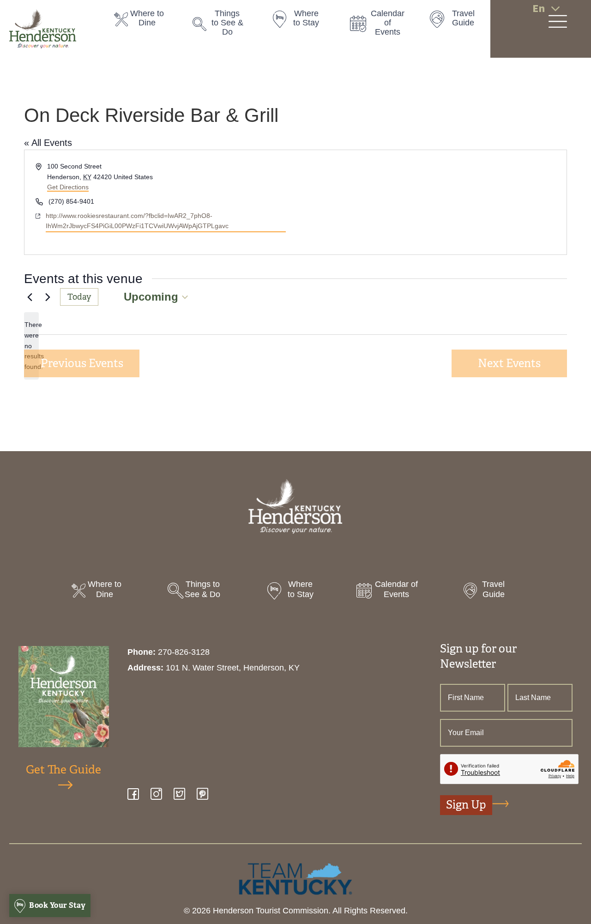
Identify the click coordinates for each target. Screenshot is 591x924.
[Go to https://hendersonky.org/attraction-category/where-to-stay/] (301, 20)
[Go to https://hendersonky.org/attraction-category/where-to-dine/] (144, 20)
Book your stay (57, 905)
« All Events (48, 143)
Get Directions (68, 187)
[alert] (31, 345)
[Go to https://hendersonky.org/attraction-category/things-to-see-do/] (223, 25)
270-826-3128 (184, 652)
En (538, 8)
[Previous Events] (29, 296)
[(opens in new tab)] (295, 878)
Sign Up (466, 805)
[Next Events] (47, 296)
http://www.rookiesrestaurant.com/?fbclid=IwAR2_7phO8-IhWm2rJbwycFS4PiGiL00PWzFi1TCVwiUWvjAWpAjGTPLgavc (137, 221)
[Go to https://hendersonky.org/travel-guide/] (458, 20)
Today (79, 297)
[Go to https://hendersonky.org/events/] (380, 25)
